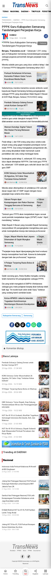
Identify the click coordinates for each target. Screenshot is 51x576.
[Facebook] (22, 556)
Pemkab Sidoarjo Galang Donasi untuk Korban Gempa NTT (18, 104)
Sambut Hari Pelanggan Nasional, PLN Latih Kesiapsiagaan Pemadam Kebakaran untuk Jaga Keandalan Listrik (18, 498)
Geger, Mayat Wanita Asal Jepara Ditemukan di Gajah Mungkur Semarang (19, 239)
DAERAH (24, 11)
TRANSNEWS (6, 20)
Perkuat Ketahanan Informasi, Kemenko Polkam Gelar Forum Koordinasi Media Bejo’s (18, 76)
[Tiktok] (28, 556)
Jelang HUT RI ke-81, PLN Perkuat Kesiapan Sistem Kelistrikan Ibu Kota (18, 526)
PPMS (19, 551)
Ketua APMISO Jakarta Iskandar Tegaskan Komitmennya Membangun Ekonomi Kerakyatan (19, 301)
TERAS (5, 11)
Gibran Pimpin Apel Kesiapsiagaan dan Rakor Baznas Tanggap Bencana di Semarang (19, 202)
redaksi (12, 35)
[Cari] (47, 5)
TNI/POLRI (35, 11)
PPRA (30, 551)
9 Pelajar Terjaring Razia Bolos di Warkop (19, 264)
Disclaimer (37, 551)
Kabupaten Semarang (12, 315)
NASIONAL (14, 11)
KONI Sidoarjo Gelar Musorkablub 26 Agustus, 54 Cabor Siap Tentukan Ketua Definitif (19, 176)
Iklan (24, 551)
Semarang (28, 315)
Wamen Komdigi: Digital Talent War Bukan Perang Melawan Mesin (18, 130)
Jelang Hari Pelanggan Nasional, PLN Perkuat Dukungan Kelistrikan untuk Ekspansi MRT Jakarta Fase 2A (19, 484)
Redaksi (12, 551)
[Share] (46, 36)
